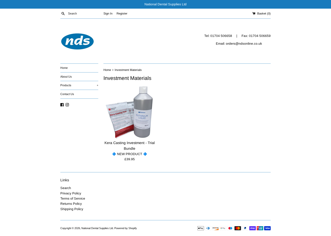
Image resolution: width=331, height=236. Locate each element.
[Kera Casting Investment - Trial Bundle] (129, 112)
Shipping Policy (71, 209)
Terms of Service (72, 198)
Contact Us (67, 94)
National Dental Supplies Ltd (97, 228)
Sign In (107, 13)
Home (64, 67)
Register (122, 13)
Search (65, 188)
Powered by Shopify (125, 228)
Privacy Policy (70, 193)
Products (79, 85)
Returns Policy (71, 203)
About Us (66, 76)
